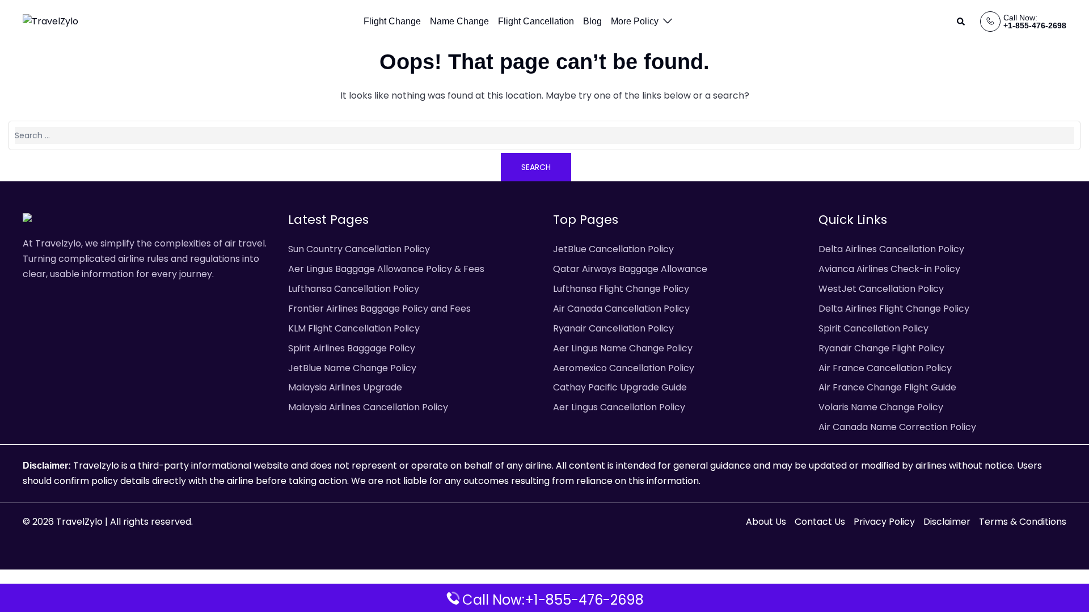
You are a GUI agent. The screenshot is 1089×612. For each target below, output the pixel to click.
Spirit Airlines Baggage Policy (351, 348)
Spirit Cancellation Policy (873, 328)
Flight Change (392, 21)
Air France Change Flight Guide (887, 387)
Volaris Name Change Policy (880, 407)
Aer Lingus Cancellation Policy (619, 407)
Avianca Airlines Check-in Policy (889, 268)
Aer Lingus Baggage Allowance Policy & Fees (386, 268)
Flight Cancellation (536, 21)
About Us (766, 521)
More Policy (635, 21)
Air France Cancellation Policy (885, 368)
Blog (592, 21)
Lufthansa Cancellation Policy (353, 288)
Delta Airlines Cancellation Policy (891, 249)
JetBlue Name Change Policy (352, 368)
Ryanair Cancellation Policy (613, 328)
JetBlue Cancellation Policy (613, 249)
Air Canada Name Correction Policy (897, 427)
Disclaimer (946, 521)
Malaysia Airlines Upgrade (345, 387)
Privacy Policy (884, 521)
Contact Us (820, 521)
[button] (961, 21)
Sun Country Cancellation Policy (359, 249)
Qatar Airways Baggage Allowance (630, 268)
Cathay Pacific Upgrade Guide (620, 387)
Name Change (459, 21)
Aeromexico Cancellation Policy (623, 368)
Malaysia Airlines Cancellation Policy (368, 407)
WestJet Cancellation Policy (881, 288)
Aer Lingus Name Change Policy (623, 348)
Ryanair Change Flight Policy (881, 348)
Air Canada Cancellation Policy (621, 308)
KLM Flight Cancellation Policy (354, 328)
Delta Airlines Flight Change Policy (893, 308)
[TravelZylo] (50, 21)
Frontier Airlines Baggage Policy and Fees (379, 308)
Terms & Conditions (1022, 521)
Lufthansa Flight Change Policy (621, 288)
